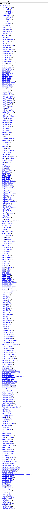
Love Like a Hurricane (4, 493)
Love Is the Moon (4, 80)
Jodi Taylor (10, 104)
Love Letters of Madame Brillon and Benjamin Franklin (8, 371)
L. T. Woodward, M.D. (13, 471)
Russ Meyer (10, 103)
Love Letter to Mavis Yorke (5, 401)
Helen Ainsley (7, 296)
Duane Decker (12, 463)
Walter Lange (8, 66)
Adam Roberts (9, 498)
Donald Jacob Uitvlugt (8, 324)
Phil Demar (8, 63)
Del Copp (10, 101)
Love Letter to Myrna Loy (5, 402)
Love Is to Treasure (4, 93)
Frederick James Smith (11, 170)
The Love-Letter (4, 276)
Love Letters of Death (4, 368)
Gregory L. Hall (9, 68)
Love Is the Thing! (4, 87)
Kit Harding (7, 311)
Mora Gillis (8, 173)
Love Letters (3, 295)
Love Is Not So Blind (4, 24)
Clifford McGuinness (10, 472)
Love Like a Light (4, 495)
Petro (10, 194)
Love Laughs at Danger (4, 183)
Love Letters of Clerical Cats (5, 367)
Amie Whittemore (12, 377)
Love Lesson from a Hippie (5, 236)
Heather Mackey (10, 84)
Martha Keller (7, 143)
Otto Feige (10, 125)
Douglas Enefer (10, 223)
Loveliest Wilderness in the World (6, 451)
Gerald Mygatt (7, 261)
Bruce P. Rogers (8, 59)
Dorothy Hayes (9, 421)
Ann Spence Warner (11, 508)
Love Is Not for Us (4, 18)
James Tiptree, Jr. (13, 82)
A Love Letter (3, 266)
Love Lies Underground (5, 453)
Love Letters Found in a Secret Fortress (6, 331)
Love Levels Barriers (4, 408)
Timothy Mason (8, 216)
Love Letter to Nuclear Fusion (5, 403)
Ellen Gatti (10, 197)
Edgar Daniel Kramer (8, 235)
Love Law (3, 205)
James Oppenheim (15, 466)
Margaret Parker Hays (8, 481)
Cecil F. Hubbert (9, 27)
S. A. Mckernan (7, 218)
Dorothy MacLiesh (10, 226)
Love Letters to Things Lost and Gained (6, 386)
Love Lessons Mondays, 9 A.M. (5, 241)
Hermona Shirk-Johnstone (9, 443)
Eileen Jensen (10, 38)
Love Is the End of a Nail (5, 76)
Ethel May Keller (12, 240)
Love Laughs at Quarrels (5, 198)
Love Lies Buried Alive (4, 426)
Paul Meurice (15, 389)
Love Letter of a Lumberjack (5, 290)
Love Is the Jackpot (4, 78)
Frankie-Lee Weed (9, 31)
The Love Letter (4, 245)
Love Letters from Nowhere (5, 333)
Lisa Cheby (16, 234)
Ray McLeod (10, 122)
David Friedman (9, 14)
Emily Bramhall (9, 10)
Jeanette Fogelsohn (8, 308)
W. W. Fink (10, 284)
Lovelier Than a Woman (5, 415)
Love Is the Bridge (4, 71)
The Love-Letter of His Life (5, 292)
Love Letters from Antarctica (5, 332)
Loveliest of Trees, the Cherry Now (6, 445)
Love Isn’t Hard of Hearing (5, 30)
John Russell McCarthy (13, 461)
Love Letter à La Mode (4, 280)
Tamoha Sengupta (12, 207)
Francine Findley (8, 412)
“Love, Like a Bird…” (4, 492)
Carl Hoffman (8, 502)
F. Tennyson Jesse (9, 327)
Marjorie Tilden (9, 224)
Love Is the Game (4, 77)
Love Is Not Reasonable (5, 22)
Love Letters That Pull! (4, 384)
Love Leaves (3, 214)
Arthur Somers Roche (9, 231)
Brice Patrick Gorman (8, 310)
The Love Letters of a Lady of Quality (6, 347)
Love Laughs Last (4, 203)
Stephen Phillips (9, 175)
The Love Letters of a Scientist (5, 365)
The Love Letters (4, 300)
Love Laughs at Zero (4, 202)
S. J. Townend (7, 323)
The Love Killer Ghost (4, 132)
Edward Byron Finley (8, 413)
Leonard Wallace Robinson (15, 407)
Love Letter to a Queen (4, 391)
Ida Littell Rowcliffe (9, 93)
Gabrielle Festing (14, 347)
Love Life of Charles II (4, 472)
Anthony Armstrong (11, 401)
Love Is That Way (4, 66)
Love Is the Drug (4, 74)
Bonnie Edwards (10, 493)
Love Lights (3, 488)
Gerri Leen (8, 25)
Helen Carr (8, 300)
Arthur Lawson (11, 120)
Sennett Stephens (9, 278)
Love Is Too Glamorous (4, 91)
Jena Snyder (6, 144)
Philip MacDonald (9, 422)
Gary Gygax (9, 191)
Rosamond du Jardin (8, 41)
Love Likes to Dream (4, 505)
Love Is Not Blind (4, 10)
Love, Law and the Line (5, 206)
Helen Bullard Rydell (11, 26)
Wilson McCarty (14, 382)
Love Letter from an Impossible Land (6, 282)
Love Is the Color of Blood (5, 73)
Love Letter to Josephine (5, 399)
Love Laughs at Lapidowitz (5, 186)
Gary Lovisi (6, 136)
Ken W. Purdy (7, 263)
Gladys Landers (9, 431)
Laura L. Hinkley (12, 365)
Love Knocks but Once (4, 141)
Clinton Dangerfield (11, 102)
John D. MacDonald (12, 436)
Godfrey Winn (9, 393)
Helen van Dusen (10, 98)
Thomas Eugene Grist (8, 411)
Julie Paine (6, 117)
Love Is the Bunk (4, 72)
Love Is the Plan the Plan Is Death (6, 81)
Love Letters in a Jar (4, 339)
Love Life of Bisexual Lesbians (5, 471)
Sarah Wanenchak (14, 387)
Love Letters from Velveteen (5, 338)
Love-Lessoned (3, 235)
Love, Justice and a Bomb (5, 125)
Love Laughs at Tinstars (5, 200)
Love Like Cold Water (4, 500)
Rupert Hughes (8, 162)
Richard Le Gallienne (9, 432)
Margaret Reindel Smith (10, 67)
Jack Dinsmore (7, 305)
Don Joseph (9, 196)
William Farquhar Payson (14, 345)
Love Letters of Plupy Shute (5, 374)
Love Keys (3, 128)
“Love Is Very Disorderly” (5, 94)
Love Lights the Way (4, 490)
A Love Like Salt (4, 504)
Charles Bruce (10, 85)
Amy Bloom (8, 9)
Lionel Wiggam (9, 21)
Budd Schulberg (9, 416)
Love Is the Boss (4, 70)
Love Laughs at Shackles (5, 199)
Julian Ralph (12, 379)
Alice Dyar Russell (9, 19)
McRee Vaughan (8, 42)
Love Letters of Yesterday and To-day (6, 382)
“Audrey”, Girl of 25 (12, 385)
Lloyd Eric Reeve (10, 183)
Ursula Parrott (9, 55)
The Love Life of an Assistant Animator (6, 465)
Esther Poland (12, 349)
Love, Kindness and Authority (5, 138)
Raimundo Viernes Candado (10, 158)
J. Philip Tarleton (11, 73)
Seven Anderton (11, 99)
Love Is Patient (3, 44)
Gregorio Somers (12, 435)
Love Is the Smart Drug (4, 84)
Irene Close (8, 71)
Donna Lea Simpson (8, 239)
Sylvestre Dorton (13, 457)
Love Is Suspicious (4, 63)
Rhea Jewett (7, 313)
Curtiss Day (10, 479)
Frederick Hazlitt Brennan (8, 244)
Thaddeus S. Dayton (11, 188)
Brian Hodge (10, 115)
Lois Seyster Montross (11, 477)
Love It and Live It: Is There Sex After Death (7, 111)
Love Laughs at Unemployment (5, 201)
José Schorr (11, 185)
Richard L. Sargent (11, 236)
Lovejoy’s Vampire (4, 118)
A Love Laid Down (4, 163)
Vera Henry (8, 28)
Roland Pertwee (9, 447)
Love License (3, 411)
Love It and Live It (4, 110)
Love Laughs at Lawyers (5, 188)
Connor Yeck (11, 403)
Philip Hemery (8, 427)
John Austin (8, 233)
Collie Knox (10, 402)
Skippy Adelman (7, 131)
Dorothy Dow (8, 80)
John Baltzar (10, 464)
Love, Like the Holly (4, 507)
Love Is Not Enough (4, 12)
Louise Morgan (8, 47)
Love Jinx (3, 117)
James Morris (9, 391)
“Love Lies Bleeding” (4, 424)
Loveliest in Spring (4, 437)
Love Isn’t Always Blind (5, 26)
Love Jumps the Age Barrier (5, 121)
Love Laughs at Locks (4, 191)
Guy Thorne (9, 408)
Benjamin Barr (9, 13)
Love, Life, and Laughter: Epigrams (6, 457)
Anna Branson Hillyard (8, 176)
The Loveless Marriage (4, 226)
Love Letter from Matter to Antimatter (6, 286)
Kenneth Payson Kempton (13, 97)
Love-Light (3, 483)
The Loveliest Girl (4, 433)
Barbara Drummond (9, 420)
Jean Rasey (6, 265)
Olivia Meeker (12, 451)
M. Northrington (11, 378)
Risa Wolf (9, 499)
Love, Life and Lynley (4, 459)
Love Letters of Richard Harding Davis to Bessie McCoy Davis (9, 376)
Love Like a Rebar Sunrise (5, 496)
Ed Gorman (6, 134)
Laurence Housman (8, 429)
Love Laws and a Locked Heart (5, 207)
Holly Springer (7, 321)
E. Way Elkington (12, 116)
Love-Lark (3, 171)
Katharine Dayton (16, 344)
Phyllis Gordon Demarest (8, 247)
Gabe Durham (7, 307)
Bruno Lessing (11, 187)
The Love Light (4, 482)
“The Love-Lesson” (4, 233)
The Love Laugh (4, 175)
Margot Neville (8, 262)
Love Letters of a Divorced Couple (6, 345)
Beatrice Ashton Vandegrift (9, 503)
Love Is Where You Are (4, 98)
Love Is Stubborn (4, 61)
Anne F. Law (7, 114)
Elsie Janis (13, 352)
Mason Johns (7, 229)
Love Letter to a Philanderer (5, 390)
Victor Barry (10, 333)
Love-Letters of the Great (5, 380)
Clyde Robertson (8, 319)
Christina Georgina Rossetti (10, 423)
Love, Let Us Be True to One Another (6, 407)
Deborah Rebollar (14, 370)
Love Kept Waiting (4, 127)
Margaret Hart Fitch (7, 484)
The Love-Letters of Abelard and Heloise (7, 341)
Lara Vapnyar (12, 241)
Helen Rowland (11, 292)
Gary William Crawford (8, 303)
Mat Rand (8, 43)
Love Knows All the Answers (5, 147)
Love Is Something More (5, 53)
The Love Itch (3, 113)
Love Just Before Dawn (4, 123)
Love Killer (3, 131)
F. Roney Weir (7, 271)
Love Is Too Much (4, 92)
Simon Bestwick (7, 142)
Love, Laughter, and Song (5, 204)
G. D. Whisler (7, 325)
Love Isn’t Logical (4, 32)
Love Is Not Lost (4, 20)
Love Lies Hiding (4, 427)
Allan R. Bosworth (11, 100)
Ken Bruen (8, 74)
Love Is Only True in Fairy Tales (6, 39)
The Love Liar (3, 409)
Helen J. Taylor (9, 489)
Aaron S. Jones (15, 404)
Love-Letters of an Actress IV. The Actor (6, 354)
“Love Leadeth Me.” (4, 210)
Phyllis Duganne (9, 32)
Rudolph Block (11, 186)
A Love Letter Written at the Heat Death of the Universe (8, 406)
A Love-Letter (3, 275)
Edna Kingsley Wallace (12, 428)
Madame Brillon (18, 371)
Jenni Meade (8, 504)
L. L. (8, 424)
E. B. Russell (9, 210)
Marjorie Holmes (8, 139)
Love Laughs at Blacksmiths (5, 182)
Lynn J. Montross (10, 478)
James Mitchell (7, 318)
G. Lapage (6, 167)
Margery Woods (9, 87)
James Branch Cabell (10, 369)
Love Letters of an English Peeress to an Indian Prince (8, 361)
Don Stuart (7, 414)
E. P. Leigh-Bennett (13, 340)
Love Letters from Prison (5, 334)
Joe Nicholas (13, 286)
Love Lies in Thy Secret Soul (5, 428)
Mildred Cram (8, 44)
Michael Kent (9, 24)
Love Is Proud (3, 47)
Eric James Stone (12, 40)
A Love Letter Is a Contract (5, 289)
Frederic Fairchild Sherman (9, 320)
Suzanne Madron (11, 496)
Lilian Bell (7, 297)
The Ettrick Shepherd (8, 249)
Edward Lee (12, 336)
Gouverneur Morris (20, 376)
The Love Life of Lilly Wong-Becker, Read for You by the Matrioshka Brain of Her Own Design (13, 474)
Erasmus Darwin (12, 367)
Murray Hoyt (9, 398)
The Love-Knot (4, 146)
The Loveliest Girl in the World (5, 436)
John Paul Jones (10, 200)
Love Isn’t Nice (4, 33)
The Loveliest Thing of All (5, 448)
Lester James (7, 168)
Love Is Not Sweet (4, 25)
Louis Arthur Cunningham (11, 339)
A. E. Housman (9, 444)
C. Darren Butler (9, 245)
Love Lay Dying (4, 208)
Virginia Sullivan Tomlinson (12, 96)
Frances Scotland (9, 61)
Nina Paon (8, 294)
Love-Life (3, 455)
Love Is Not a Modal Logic (5, 8)
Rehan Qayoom (10, 400)
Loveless (3, 218)
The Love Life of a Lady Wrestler (6, 463)
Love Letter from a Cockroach (5, 281)
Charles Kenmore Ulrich (11, 150)
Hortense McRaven (9, 259)
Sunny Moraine (14, 386)
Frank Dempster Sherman (9, 267)
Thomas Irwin (8, 276)
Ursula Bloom (11, 86)
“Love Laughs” (3, 178)
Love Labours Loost (4, 152)
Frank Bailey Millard (11, 329)
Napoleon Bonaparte (11, 399)
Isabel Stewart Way (8, 212)
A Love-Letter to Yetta (4, 405)
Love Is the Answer (4, 68)
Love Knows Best (4, 148)
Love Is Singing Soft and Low (5, 51)
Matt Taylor (12, 475)
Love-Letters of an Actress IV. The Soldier (7, 358)
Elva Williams (11, 390)
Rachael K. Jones (13, 383)
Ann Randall (8, 264)
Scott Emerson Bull (10, 453)
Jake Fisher (7, 113)
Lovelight (3, 484)
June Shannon (11, 195)
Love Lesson (3, 229)
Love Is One (3, 37)
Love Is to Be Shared (4, 90)
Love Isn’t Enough (4, 28)
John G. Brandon (9, 77)
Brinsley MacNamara (9, 433)
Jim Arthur (10, 419)
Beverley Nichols (11, 395)
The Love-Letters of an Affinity (5, 360)
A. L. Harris (10, 192)
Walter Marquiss (9, 70)
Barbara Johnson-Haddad (9, 314)
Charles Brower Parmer (11, 213)
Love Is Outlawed (4, 43)
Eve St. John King (9, 11)
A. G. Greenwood (9, 163)
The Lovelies (3, 417)
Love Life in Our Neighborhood (5, 461)
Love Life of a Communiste (5, 462)
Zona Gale (8, 165)
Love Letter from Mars (4, 285)
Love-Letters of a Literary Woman (6, 349)
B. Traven (10, 126)
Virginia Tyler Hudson (9, 46)
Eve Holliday (8, 217)
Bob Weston (7, 272)
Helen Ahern (9, 91)
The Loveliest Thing (4, 446)
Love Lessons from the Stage (5, 240)
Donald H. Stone (11, 283)
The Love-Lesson (4, 232)
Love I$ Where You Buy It (5, 115)
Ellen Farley (10, 53)
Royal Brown (10, 184)
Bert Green (16, 363)
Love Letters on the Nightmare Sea (6, 383)
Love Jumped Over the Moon (5, 120)
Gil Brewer (6, 171)
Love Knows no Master (4, 150)
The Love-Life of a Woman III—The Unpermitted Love (8, 467)
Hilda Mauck (8, 107)
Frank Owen (11, 350)
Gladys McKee (9, 288)
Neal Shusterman (7, 219)
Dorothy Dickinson (9, 88)
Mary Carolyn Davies (8, 246)
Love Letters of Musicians (5, 373)
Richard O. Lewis (12, 138)
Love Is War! (3, 95)
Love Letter (3, 242)
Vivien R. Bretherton (9, 495)
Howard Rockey (10, 405)
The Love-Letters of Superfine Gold (6, 379)
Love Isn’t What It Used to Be (5, 34)
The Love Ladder (4, 158)
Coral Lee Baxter (9, 78)
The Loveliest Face (4, 432)
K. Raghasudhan (11, 473)
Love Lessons (3, 237)
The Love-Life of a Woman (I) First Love (7, 466)
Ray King (8, 209)
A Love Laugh (3, 174)
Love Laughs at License (5, 189)
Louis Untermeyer (14, 282)
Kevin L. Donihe (8, 306)
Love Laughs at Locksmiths (5, 192)
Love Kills (3, 133)
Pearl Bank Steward (8, 322)
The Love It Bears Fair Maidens (5, 112)
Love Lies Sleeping (4, 431)
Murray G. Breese (8, 299)
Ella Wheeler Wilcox (14, 341)
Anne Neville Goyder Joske (10, 257)
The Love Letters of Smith (5, 378)
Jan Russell (9, 384)
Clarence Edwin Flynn (10, 505)
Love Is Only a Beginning (5, 38)
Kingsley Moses (11, 49)
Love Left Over (4, 216)
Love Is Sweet (3, 64)
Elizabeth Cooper (8, 302)
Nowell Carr (11, 147)
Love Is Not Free (4, 19)
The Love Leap (3, 212)
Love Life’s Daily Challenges (5, 480)
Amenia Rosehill (10, 491)
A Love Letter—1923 (4, 279)
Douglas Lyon (16, 220)
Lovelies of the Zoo (4, 430)
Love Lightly (3, 486)
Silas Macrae (7, 174)
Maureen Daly (8, 304)
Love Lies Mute (4, 429)
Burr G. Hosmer (8, 275)
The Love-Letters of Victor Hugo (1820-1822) (7, 381)
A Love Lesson (3, 228)
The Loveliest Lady (4, 438)
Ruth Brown (9, 172)
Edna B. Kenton (10, 190)
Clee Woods (9, 132)
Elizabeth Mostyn (9, 230)
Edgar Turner (10, 362)
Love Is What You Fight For (5, 96)
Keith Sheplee (7, 119)
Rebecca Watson (11, 94)
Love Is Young (3, 108)
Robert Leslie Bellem (7, 243)
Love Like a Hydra (4, 494)
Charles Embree (10, 109)
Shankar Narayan (11, 287)
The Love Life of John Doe (5, 473)
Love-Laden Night (4, 160)
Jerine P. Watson (8, 270)
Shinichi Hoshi (7, 128)
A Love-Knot (3, 145)
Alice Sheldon (12, 81)
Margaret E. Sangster (8, 486)
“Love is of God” (4, 35)
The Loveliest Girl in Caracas (5, 435)
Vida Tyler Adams (9, 48)
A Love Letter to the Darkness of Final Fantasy (7, 404)
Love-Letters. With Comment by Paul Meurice (7, 388)
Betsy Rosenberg (10, 415)
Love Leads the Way (4, 211)
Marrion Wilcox (12, 375)
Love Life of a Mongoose (5, 464)
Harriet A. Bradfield (10, 507)
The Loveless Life (4, 224)
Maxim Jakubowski (7, 129)
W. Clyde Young (10, 189)
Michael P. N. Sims (9, 215)
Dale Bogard (9, 222)
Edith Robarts (9, 280)
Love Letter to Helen (4, 398)
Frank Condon (7, 301)
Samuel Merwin (8, 177)
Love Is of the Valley (4, 36)
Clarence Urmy (8, 166)
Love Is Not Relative (4, 23)
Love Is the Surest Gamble (5, 85)
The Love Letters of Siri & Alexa (6, 377)
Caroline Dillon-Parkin (10, 459)
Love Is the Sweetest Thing (5, 86)
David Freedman (7, 455)
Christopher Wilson (10, 211)
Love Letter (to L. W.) (4, 400)
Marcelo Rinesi (11, 8)
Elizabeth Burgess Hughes (13, 360)
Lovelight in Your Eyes (4, 485)
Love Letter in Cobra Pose (5, 287)
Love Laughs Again (4, 179)
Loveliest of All (3, 442)
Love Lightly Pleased (4, 487)
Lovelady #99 (3, 162)
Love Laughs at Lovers (4, 196)
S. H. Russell (9, 202)
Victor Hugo (15, 381)
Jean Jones (14, 392)
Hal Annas (13, 410)
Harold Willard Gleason (12, 290)
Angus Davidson (11, 448)
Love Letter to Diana (4, 393)
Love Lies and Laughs (4, 418)
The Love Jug (3, 119)
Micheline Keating (10, 22)
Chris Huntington (9, 494)
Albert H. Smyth (18, 372)
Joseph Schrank (11, 462)
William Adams (7, 295)
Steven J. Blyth (9, 152)
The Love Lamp (4, 164)
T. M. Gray (9, 426)
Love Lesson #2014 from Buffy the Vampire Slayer (8, 234)
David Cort (8, 92)
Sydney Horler (8, 203)
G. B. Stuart (7, 269)
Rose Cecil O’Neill (11, 182)
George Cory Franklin (8, 488)
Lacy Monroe (8, 83)
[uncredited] (9, 17)
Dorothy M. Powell (10, 69)
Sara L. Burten (8, 228)
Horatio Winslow (7, 273)
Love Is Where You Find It (5, 99)
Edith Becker (8, 148)
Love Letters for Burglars (5, 329)
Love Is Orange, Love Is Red (5, 40)
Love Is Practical (4, 46)
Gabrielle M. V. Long (13, 156)
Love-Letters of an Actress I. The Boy (6, 352)
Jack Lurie (9, 124)
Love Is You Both (4, 107)
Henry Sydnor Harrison (12, 193)
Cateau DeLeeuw (8, 33)
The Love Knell (4, 139)
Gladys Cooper (9, 446)
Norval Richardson (8, 266)
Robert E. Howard (12, 51)
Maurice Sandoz (8, 277)
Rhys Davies (8, 127)
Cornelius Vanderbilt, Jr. (10, 438)
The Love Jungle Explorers (5, 122)
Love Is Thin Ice (4, 89)
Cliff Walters (8, 79)
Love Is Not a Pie (4, 9)
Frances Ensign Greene (10, 437)
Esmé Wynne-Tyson (9, 274)
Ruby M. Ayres (9, 221)
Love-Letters (3, 328)
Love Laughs (3, 176)
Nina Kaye (7, 315)
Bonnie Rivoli (7, 328)
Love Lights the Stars (4, 489)
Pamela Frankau (7, 251)
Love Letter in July (4, 288)
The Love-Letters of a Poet (5, 362)
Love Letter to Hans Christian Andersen (6, 396)
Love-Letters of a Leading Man (5, 348)
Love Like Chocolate (4, 499)
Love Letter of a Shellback (5, 291)
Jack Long (11, 476)
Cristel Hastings (8, 255)
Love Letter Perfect (4, 294)
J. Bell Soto (8, 72)
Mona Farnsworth (10, 490)
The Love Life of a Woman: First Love (6, 470)
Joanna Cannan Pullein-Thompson (12, 36)
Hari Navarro (10, 76)
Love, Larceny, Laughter (5, 170)
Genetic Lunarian (12, 332)
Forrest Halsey (8, 154)
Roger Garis (8, 20)
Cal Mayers (8, 164)
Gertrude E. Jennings (11, 45)
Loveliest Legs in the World (5, 441)
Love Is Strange (4, 57)
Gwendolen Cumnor (10, 279)
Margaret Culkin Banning (10, 15)
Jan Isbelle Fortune (8, 57)
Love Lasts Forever (4, 173)
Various (10, 373)
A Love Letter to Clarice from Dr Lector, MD (7, 392)
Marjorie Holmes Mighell (9, 140)
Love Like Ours (4, 501)
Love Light (3, 481)
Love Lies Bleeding (4, 420)
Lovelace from (6, 156)
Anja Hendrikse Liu (28, 474)
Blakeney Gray (10, 204)
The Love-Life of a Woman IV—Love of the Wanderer (8, 468)
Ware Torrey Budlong (11, 62)
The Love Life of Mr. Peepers (5, 476)
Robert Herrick (9, 487)
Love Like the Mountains (5, 508)
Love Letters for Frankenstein (5, 330)
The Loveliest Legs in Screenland (6, 440)
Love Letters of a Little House (5, 350)
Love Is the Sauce (4, 83)
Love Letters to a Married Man (5, 385)
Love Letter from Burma (5, 283)
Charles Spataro (7, 137)
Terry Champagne (9, 110)
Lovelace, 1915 (3, 154)
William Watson (10, 492)
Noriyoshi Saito (7, 130)
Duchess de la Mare (10, 149)
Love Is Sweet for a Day (5, 65)
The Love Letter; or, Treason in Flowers (6, 293)
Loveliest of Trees (4, 444)
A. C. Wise (13, 331)
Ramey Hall (6, 253)
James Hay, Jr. (9, 368)
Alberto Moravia (11, 449)
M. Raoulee (10, 338)
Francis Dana (10, 206)
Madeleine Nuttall (8, 482)
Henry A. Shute (11, 374)
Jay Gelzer (7, 161)
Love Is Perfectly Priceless (5, 45)
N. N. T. (7, 64)
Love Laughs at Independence (5, 185)
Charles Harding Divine (13, 201)
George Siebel (11, 394)
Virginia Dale (8, 442)
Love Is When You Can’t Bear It (5, 97)
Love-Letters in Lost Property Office (6, 340)
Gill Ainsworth (7, 133)
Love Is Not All (4, 7)
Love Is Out (3, 41)
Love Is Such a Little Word (5, 62)
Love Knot (3, 142)
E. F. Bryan (8, 35)
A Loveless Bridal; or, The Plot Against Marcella (7, 220)
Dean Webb (9, 485)
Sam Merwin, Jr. (11, 121)
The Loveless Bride (4, 221)
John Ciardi (9, 285)
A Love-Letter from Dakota (5, 284)
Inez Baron (11, 348)
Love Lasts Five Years (4, 172)
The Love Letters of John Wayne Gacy (6, 370)
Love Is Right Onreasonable (5, 49)
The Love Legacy (4, 217)
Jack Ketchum (12, 335)
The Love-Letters (4, 327)
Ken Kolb (7, 316)
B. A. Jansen (11, 281)
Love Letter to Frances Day (5, 395)
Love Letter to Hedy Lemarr (5, 397)
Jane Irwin (7, 312)
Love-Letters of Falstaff (4, 369)
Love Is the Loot (4, 79)
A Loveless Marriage (4, 225)
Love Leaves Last (4, 215)
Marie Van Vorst (9, 439)
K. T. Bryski (11, 112)
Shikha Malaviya (8, 317)
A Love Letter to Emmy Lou (5, 394)
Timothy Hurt (6, 135)
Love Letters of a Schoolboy (5, 364)
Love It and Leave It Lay (5, 109)
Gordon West (9, 418)
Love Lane (3, 167)
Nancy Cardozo (11, 180)
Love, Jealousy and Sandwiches (5, 116)
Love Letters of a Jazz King (5, 346)
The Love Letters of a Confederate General (7, 343)
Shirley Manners (10, 141)
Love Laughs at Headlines (5, 184)
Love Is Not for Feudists (5, 16)
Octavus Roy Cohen (7, 205)
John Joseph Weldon (9, 434)
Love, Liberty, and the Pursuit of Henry (6, 410)
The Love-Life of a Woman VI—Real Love (7, 469)
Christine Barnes (8, 95)
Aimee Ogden (17, 406)
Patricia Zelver (7, 326)
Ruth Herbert (8, 18)
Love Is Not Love (4, 21)
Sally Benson (7, 298)
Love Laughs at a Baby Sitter (5, 180)
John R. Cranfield (11, 334)
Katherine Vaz (13, 465)
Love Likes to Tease (4, 506)
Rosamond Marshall (9, 160)
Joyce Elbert (7, 237)
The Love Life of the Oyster (5, 479)
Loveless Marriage (4, 227)
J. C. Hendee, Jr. (8, 238)
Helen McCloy (9, 29)
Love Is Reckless (4, 48)
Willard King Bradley (9, 118)
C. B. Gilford (7, 309)
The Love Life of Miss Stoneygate (6, 475)
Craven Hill (8, 430)
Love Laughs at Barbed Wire (5, 181)
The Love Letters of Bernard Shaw (6, 366)
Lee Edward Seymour (13, 337)
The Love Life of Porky (4, 477)
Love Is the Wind (4, 88)
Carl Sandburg (14, 396)
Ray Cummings (8, 208)
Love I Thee (3, 114)
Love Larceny (3, 168)
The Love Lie (3, 412)
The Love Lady (4, 161)
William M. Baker (10, 12)
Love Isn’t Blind (4, 27)
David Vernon (8, 89)
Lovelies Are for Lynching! (5, 419)
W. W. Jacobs (7, 145)
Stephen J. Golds (19, 497)
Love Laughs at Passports (5, 197)
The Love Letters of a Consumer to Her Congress (8, 344)
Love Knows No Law (4, 149)
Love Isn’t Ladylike (4, 31)
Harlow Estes (9, 90)
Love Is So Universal (4, 55)
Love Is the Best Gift (4, 69)
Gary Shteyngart (8, 268)
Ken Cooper (7, 108)
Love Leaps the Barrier (4, 213)
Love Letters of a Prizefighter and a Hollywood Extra (8, 363)
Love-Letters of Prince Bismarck (6, 375)
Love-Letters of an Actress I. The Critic (6, 356)
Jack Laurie (9, 123)
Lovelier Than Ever (4, 416)
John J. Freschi (11, 289)
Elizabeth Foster (11, 30)
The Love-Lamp (4, 165)
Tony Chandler (9, 23)
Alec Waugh (10, 397)
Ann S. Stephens (14, 293)
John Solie (7, 417)
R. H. (6, 483)
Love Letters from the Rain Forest (6, 335)
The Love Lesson (4, 230)
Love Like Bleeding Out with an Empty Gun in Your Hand (9, 497)
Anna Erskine (11, 330)
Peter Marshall (10, 199)
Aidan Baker (11, 39)
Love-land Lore (4, 166)
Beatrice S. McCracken (9, 7)
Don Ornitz (10, 441)
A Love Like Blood (4, 498)
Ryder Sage (9, 16)
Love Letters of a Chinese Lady (5, 342)
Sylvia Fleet (10, 65)
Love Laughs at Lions (4, 190)
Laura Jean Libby (12, 34)
